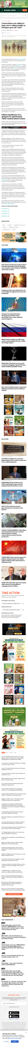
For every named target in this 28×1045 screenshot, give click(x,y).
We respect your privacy (14, 1006)
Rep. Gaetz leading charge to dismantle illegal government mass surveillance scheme (14, 388)
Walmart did (4, 180)
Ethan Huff (9, 30)
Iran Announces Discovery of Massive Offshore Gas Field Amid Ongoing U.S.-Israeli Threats (13, 822)
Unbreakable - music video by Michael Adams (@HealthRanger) (12, 963)
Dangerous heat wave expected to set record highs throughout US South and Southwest (14, 291)
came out (16, 67)
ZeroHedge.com (5, 208)
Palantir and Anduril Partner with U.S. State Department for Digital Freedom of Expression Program (13, 849)
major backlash (20, 59)
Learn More (6, 1041)
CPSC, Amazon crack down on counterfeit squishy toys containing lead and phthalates (12, 789)
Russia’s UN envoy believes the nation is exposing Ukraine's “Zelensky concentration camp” (14, 794)
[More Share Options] (10, 33)
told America (19, 64)
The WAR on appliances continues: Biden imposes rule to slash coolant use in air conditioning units (14, 460)
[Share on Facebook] (5, 33)
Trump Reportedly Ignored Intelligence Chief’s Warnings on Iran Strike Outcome (13, 859)
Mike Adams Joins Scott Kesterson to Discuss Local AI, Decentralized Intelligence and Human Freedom (14, 937)
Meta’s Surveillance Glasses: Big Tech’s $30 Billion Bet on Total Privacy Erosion (12, 843)
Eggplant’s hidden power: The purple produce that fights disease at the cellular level (13, 799)
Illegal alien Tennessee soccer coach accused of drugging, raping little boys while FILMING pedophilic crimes (14, 364)
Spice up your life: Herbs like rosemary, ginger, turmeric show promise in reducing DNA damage (13, 889)
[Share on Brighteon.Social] (3, 33)
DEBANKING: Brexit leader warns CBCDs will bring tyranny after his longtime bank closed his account (12, 484)
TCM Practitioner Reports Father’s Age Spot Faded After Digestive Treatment (12, 812)
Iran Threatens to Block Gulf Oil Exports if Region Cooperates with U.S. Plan (14, 763)
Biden (5, 35)
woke (13, 36)
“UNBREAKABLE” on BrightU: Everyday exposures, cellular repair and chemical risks (12, 871)
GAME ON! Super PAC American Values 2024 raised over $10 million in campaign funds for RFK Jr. (14, 584)
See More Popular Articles (14, 894)
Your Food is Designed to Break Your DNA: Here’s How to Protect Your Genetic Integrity (13, 827)
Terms (11, 1023)
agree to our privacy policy (14, 1038)
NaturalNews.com (6, 211)
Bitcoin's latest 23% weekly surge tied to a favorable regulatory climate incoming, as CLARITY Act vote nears (12, 884)
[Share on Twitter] (7, 33)
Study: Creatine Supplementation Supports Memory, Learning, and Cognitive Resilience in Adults (13, 877)
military (20, 35)
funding (8, 35)
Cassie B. (9, 288)
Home (3, 21)
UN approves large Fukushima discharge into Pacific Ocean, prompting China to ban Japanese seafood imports (12, 316)
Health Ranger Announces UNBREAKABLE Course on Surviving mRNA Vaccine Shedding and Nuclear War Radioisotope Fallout (13, 947)
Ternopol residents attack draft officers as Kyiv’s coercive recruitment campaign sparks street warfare (13, 866)
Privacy (7, 1023)
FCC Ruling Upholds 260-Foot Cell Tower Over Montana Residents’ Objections (13, 832)
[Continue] (25, 1003)
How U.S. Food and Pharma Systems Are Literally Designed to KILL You (13, 956)
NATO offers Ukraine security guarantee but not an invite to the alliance (12, 507)
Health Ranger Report (7, 919)
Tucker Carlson (8, 36)
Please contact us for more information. (10, 617)
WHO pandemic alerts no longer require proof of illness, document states (13, 779)
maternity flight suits (15, 35)
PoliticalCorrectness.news (8, 203)
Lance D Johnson (11, 312)
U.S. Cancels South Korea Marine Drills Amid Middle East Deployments (12, 784)
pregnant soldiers (13, 227)
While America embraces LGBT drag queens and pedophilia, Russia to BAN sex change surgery (13, 341)
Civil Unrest (8, 21)
